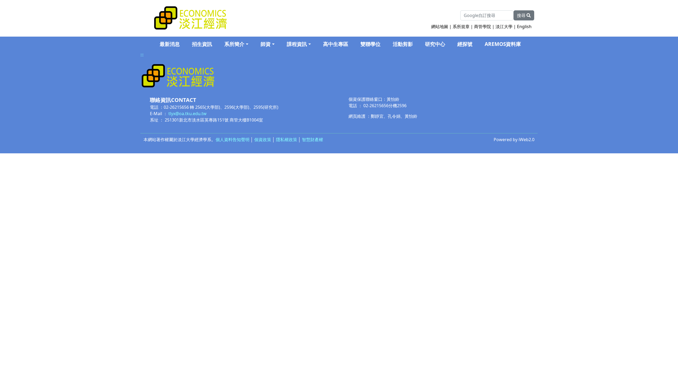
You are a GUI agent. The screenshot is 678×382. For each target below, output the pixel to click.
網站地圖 (439, 26)
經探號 (464, 44)
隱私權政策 (286, 139)
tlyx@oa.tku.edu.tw (187, 113)
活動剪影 (403, 44)
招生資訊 (202, 44)
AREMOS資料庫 (503, 44)
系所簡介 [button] (234, 44)
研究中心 (435, 44)
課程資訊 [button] (297, 44)
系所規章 (461, 26)
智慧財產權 (312, 139)
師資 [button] (266, 44)
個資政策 (262, 139)
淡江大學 (504, 26)
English (524, 26)
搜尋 (522, 15)
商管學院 (482, 26)
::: (142, 55)
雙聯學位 (370, 44)
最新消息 (170, 44)
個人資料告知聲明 (232, 139)
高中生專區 (335, 44)
